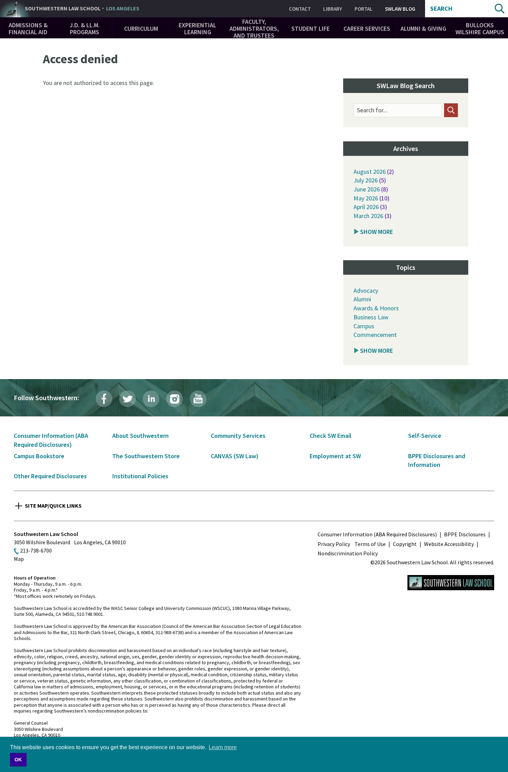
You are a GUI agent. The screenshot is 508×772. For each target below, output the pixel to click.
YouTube (198, 398)
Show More (376, 232)
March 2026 (368, 216)
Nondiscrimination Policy (348, 553)
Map (19, 558)
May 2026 (366, 198)
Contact (300, 9)
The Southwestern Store (146, 456)
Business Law (371, 317)
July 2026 (366, 180)
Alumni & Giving (423, 28)
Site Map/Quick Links (53, 505)
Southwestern (82, 9)
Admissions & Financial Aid (28, 28)
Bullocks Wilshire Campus (479, 28)
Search (441, 8)
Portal (364, 9)
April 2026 (366, 207)
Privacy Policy (334, 543)
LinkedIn (151, 398)
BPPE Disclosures (465, 534)
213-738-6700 (36, 550)
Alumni (362, 299)
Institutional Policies (140, 476)
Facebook (104, 398)
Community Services (238, 436)
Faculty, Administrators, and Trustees (254, 28)
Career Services (367, 28)
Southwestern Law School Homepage (450, 583)
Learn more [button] (223, 747)
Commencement (375, 335)
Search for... (372, 110)
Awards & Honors (376, 308)
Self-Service (424, 436)
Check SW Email (330, 436)
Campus (364, 326)
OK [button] (18, 759)
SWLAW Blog (400, 9)
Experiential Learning (197, 28)
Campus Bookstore (39, 456)
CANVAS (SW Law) (234, 456)
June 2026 (367, 189)
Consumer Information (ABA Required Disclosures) (377, 534)
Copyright (405, 543)
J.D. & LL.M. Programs (85, 28)
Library (332, 9)
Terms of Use (370, 543)
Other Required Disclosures (50, 476)
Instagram (174, 398)
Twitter (127, 398)
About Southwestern (140, 436)
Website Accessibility (449, 543)
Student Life (310, 28)
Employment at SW (335, 456)
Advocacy (366, 290)
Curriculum (141, 28)
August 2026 (370, 172)
